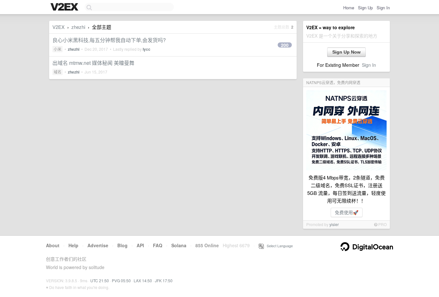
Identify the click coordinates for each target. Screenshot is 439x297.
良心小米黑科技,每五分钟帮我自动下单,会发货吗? (109, 40)
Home (348, 7)
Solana (178, 245)
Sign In (383, 7)
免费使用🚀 (346, 212)
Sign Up (365, 7)
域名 (57, 71)
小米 (57, 49)
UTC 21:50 (99, 280)
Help (73, 245)
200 (285, 45)
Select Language (278, 245)
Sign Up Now (346, 52)
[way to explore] (65, 7)
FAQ (157, 245)
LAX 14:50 (143, 280)
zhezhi (78, 26)
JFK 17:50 (164, 280)
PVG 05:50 (121, 280)
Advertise (97, 245)
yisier (334, 224)
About (52, 245)
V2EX (58, 26)
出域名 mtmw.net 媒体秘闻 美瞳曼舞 (93, 62)
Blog (122, 245)
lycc (146, 49)
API (140, 245)
